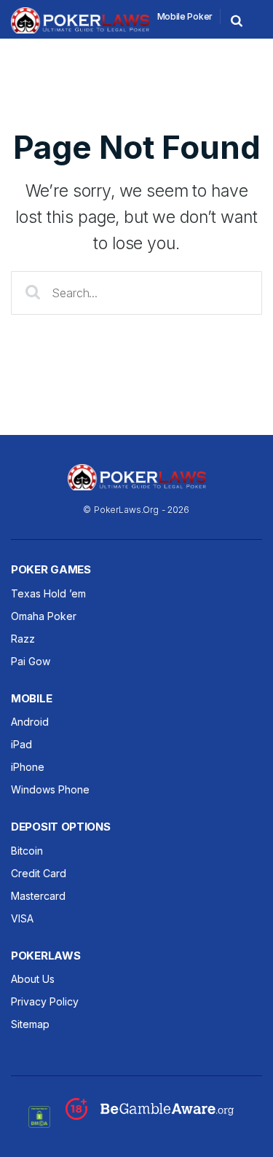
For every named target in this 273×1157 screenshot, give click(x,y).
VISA (22, 918)
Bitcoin (27, 850)
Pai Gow (30, 661)
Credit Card (38, 873)
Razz (23, 638)
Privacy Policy (45, 1001)
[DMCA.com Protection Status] (39, 1115)
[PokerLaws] (80, 30)
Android (30, 721)
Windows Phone (50, 789)
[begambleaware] (150, 1115)
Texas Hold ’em (48, 593)
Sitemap (30, 1024)
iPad (21, 744)
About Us (33, 979)
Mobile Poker (185, 16)
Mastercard (38, 896)
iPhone (27, 767)
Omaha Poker (43, 616)
